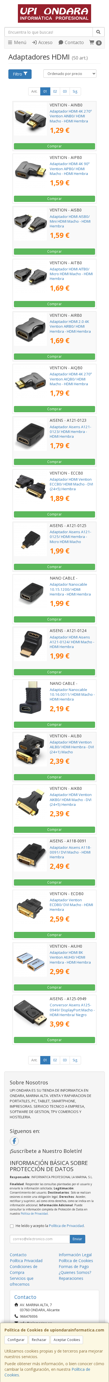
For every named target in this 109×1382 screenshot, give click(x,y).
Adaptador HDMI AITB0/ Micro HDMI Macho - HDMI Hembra (71, 273)
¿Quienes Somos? (75, 1272)
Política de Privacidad (34, 1213)
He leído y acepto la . (50, 1225)
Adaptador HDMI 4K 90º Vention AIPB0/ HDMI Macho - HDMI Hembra (69, 168)
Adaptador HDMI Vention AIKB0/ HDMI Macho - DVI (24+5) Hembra (71, 799)
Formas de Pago (74, 1266)
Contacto (74, 42)
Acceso (45, 42)
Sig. (75, 91)
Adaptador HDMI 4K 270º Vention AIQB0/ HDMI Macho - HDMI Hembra (71, 378)
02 (55, 91)
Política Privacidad (26, 1260)
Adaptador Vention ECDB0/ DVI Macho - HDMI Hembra (71, 904)
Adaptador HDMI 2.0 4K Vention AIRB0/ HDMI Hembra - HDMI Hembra (70, 326)
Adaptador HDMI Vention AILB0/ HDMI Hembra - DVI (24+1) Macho (72, 747)
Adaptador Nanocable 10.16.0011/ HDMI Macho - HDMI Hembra (72, 694)
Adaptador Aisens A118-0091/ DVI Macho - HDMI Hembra (70, 852)
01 (45, 91)
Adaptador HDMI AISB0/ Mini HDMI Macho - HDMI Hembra (70, 221)
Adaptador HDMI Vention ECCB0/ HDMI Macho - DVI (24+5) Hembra (71, 484)
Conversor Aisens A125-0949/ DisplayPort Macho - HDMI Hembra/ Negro (72, 1009)
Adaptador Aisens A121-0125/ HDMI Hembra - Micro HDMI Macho (70, 536)
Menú (19, 42)
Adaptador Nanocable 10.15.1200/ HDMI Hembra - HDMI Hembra (70, 589)
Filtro (17, 74)
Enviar (77, 1239)
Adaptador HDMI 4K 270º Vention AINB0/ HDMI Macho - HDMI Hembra (71, 116)
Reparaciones (71, 1278)
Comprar (54, 146)
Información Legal (75, 1254)
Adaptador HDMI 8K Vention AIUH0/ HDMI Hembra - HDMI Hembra (70, 957)
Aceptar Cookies (67, 1339)
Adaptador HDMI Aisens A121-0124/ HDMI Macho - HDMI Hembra (72, 642)
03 (65, 91)
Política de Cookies (76, 1260)
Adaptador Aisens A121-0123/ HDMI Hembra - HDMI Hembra (70, 431)
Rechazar (39, 1339)
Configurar (16, 1339)
